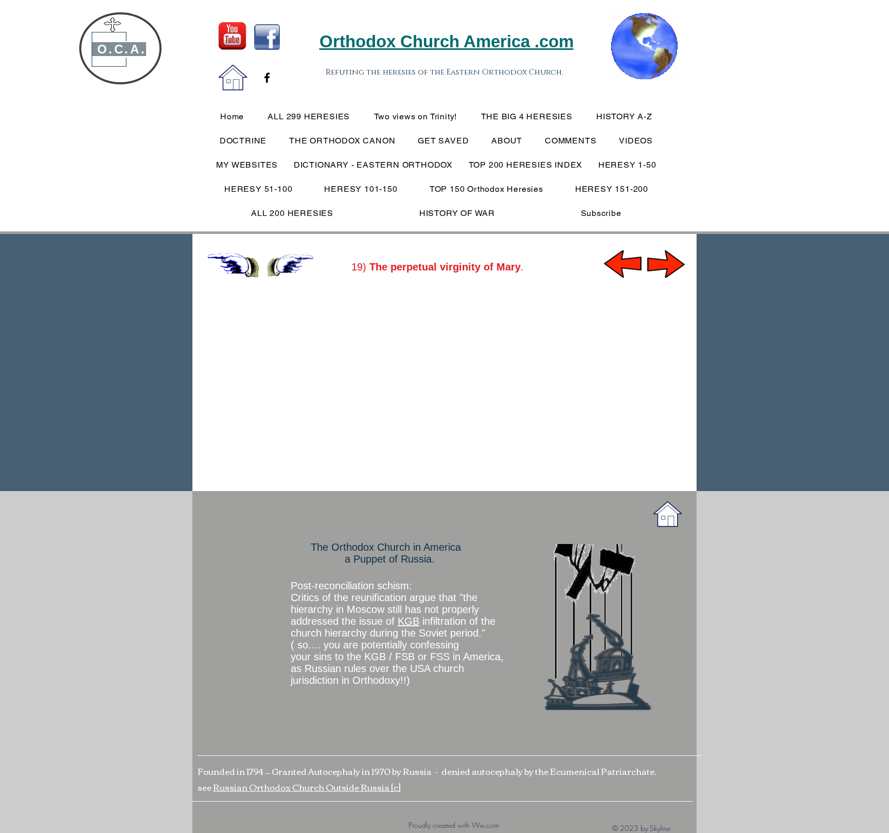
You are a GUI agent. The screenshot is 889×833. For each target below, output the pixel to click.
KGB (408, 621)
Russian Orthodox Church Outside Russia (302, 787)
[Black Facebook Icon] (267, 77)
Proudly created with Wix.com (453, 825)
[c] (396, 787)
